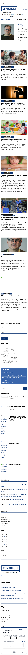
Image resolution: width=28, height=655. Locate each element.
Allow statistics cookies (9, 643)
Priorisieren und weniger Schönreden (16, 397)
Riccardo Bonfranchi (20, 25)
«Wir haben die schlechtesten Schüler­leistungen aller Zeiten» (16, 442)
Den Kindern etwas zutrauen (14, 464)
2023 (4, 539)
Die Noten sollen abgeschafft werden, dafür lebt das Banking (16, 407)
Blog (2, 67)
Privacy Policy (13, 638)
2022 (4, 541)
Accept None (5, 652)
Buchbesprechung (5, 519)
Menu (25, 9)
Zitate (2, 525)
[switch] (23, 641)
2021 (4, 543)
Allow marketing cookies (9, 646)
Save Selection (14, 652)
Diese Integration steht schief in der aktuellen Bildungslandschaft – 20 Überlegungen (13, 70)
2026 (4, 534)
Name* (2, 327)
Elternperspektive (5, 521)
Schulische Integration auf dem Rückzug (11, 296)
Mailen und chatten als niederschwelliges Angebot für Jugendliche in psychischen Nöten (13, 104)
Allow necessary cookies (9, 641)
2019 (4, 546)
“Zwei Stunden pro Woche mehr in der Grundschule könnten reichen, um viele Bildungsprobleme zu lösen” (17, 417)
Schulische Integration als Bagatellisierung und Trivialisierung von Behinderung (13, 140)
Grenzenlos (3, 523)
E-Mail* (2, 332)
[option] (19, 19)
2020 (4, 544)
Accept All (22, 652)
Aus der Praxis (4, 515)
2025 (4, 536)
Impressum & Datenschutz (18, 1)
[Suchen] (25, 388)
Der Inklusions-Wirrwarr (7, 257)
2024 (4, 537)
